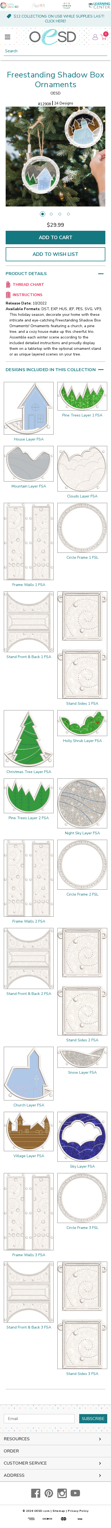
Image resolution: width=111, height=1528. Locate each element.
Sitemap (59, 1511)
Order (11, 1451)
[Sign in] (95, 37)
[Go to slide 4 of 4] (68, 214)
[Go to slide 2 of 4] (51, 214)
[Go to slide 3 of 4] (59, 214)
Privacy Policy (78, 1511)
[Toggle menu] (7, 36)
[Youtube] (75, 1493)
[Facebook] (35, 1493)
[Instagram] (62, 1493)
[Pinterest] (49, 1493)
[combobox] (55, 51)
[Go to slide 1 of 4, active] (42, 214)
